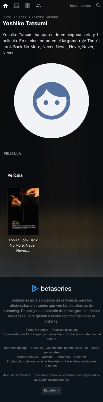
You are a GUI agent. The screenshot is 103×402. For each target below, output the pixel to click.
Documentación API (16, 334)
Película (12, 153)
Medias (47, 357)
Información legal (16, 348)
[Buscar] (98, 5)
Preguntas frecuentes (47, 334)
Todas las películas (64, 330)
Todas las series (37, 330)
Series (21, 17)
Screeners (63, 357)
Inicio (6, 17)
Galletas (37, 348)
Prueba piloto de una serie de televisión (34, 361)
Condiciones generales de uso (67, 348)
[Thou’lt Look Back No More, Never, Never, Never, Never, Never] (23, 211)
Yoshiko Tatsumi (45, 17)
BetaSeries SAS (28, 357)
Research (79, 357)
